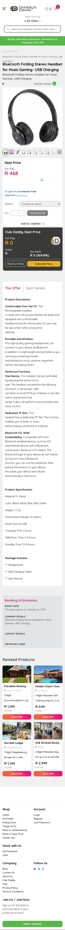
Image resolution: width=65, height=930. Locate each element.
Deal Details (35, 288)
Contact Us (9, 872)
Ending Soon (9, 822)
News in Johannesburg (15, 830)
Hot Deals (8, 818)
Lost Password (42, 822)
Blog (5, 868)
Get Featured (10, 851)
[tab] (14, 288)
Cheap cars (9, 837)
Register (38, 818)
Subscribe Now (44, 263)
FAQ (5, 883)
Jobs (5, 855)
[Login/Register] (50, 8)
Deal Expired (37, 213)
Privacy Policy (10, 887)
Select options (32, 923)
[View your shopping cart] (55, 8)
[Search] (8, 29)
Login (37, 814)
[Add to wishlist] (42, 223)
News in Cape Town (13, 833)
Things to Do (9, 826)
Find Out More (15, 263)
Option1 (9, 203)
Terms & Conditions (13, 891)
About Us (7, 876)
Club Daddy (9, 880)
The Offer (13, 288)
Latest (6, 814)
